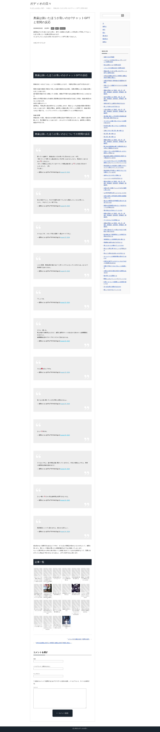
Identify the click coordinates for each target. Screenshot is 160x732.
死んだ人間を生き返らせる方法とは (114, 253)
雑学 (52, 28)
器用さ (105, 42)
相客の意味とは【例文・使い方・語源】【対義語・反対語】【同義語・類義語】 (115, 215)
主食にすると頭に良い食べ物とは (114, 130)
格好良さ (105, 39)
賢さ (104, 32)
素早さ (105, 26)
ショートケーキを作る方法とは (113, 178)
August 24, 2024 (65, 500)
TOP (37, 8)
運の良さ (62, 28)
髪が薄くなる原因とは (110, 275)
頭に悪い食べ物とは (110, 133)
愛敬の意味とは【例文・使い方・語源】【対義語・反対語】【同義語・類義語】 (115, 92)
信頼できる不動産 (109, 57)
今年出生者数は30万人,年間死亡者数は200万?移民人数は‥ (53, 643)
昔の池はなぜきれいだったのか (113, 210)
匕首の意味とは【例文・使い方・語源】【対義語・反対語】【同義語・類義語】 (115, 111)
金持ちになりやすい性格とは (112, 175)
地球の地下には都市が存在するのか (114, 103)
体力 (57, 28)
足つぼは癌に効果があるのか (112, 286)
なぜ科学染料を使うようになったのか (115, 193)
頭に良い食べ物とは (110, 136)
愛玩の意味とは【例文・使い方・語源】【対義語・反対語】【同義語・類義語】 (115, 183)
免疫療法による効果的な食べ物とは (114, 239)
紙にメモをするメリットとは (112, 289)
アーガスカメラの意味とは (112, 220)
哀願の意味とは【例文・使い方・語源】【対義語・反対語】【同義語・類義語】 (115, 224)
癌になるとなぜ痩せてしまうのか (114, 245)
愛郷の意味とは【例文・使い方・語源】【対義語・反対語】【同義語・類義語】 (115, 141)
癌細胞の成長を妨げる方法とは (113, 242)
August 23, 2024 (65, 172)
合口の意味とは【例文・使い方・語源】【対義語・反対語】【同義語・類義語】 (115, 98)
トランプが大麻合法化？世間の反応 (78, 639)
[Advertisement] (62, 55)
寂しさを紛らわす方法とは (112, 106)
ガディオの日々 (40, 3)
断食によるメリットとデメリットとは (115, 278)
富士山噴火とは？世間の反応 (112, 65)
